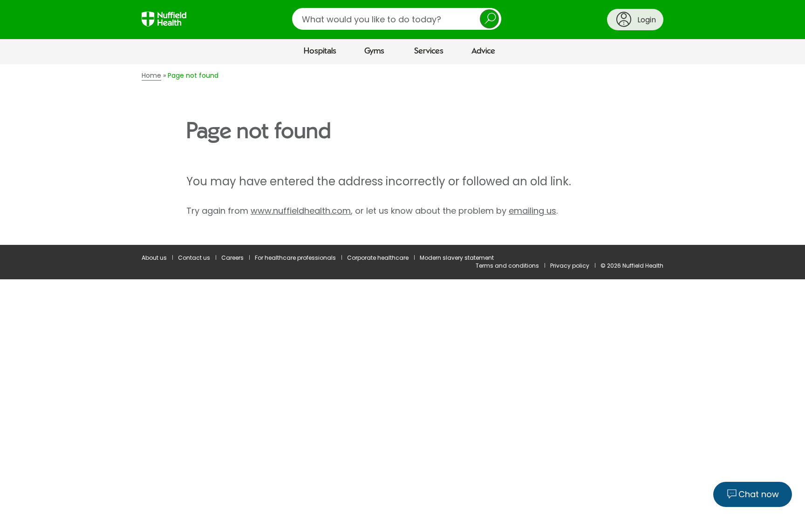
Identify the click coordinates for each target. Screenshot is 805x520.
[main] (402, 154)
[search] (396, 19)
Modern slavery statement (457, 258)
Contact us (194, 258)
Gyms (374, 51)
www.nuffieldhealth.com (301, 210)
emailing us (532, 210)
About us (154, 258)
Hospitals (320, 51)
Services (428, 51)
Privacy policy (569, 266)
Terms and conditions (507, 266)
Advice (483, 51)
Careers (232, 258)
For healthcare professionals (295, 258)
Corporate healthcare (378, 258)
